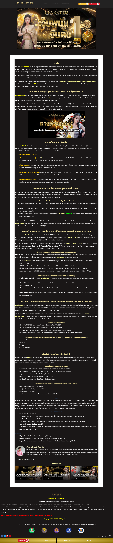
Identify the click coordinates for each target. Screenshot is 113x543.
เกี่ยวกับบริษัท (28, 524)
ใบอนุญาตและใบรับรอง (53, 524)
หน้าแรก (46, 4)
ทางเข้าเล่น (55, 4)
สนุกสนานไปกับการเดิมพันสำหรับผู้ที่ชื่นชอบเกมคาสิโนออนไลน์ (77, 81)
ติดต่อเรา (34, 524)
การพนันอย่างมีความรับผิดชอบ (79, 524)
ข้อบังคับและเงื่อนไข (92, 524)
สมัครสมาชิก (65, 4)
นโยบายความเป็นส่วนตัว (65, 524)
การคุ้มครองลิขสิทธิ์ (42, 524)
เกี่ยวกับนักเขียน (19, 524)
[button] (54, 480)
